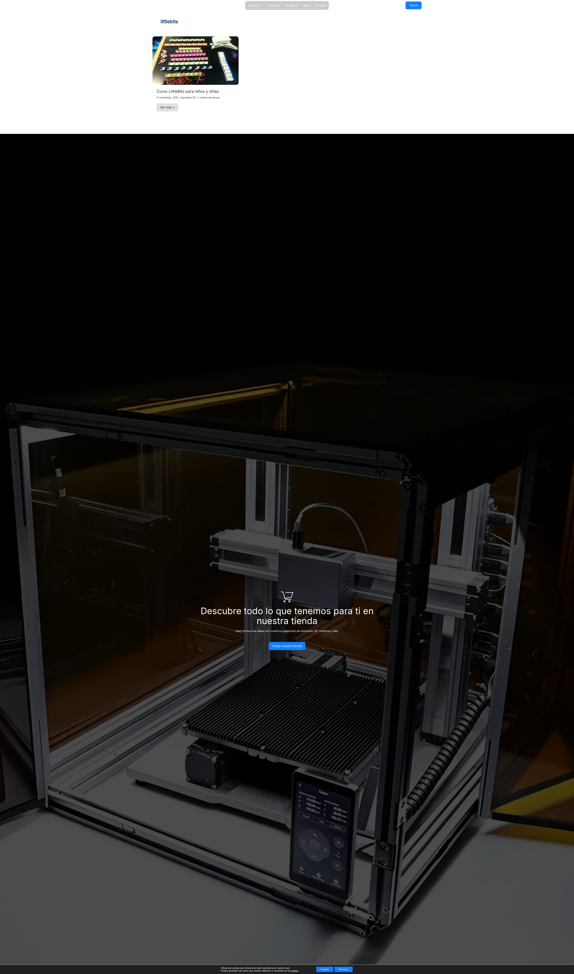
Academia (292, 5)
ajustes (294, 970)
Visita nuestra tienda (287, 646)
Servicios (254, 5)
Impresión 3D (188, 97)
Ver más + (167, 108)
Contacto (320, 5)
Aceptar (325, 969)
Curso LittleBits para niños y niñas (188, 91)
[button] (261, 5)
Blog (306, 5)
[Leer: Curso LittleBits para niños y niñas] (195, 60)
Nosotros (274, 5)
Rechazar (343, 969)
